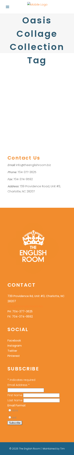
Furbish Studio (45, 90)
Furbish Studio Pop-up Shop (25, 95)
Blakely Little (27, 90)
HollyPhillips (33, 85)
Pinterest (13, 356)
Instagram (14, 346)
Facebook (14, 340)
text (14, 418)
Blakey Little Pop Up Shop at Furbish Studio (36, 74)
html (15, 411)
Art (9, 85)
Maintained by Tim (54, 448)
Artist (15, 85)
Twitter (12, 351)
